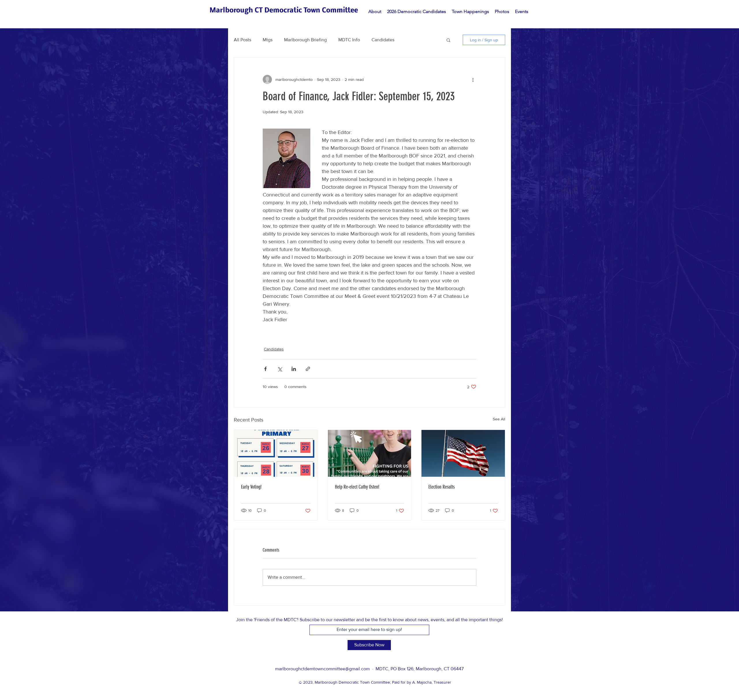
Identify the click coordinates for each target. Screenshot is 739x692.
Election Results (441, 487)
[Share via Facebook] (265, 369)
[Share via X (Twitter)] (279, 369)
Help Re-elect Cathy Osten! (357, 487)
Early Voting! (251, 487)
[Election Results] (463, 453)
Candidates (383, 39)
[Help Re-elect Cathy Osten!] (369, 453)
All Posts (242, 39)
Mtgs (268, 39)
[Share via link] (308, 369)
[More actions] (472, 79)
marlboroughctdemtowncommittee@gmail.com (322, 668)
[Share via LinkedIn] (293, 369)
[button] (448, 40)
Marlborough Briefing (305, 39)
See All (499, 419)
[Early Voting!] (276, 453)
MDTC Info (349, 39)
